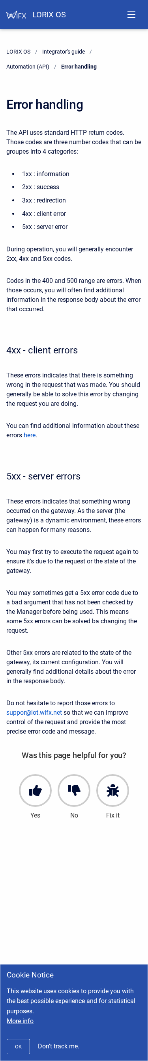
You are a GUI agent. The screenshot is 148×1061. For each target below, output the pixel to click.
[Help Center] (16, 15)
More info (20, 1021)
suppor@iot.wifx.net (34, 712)
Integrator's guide (63, 51)
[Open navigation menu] (131, 14)
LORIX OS (49, 14)
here (30, 435)
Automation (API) (27, 66)
